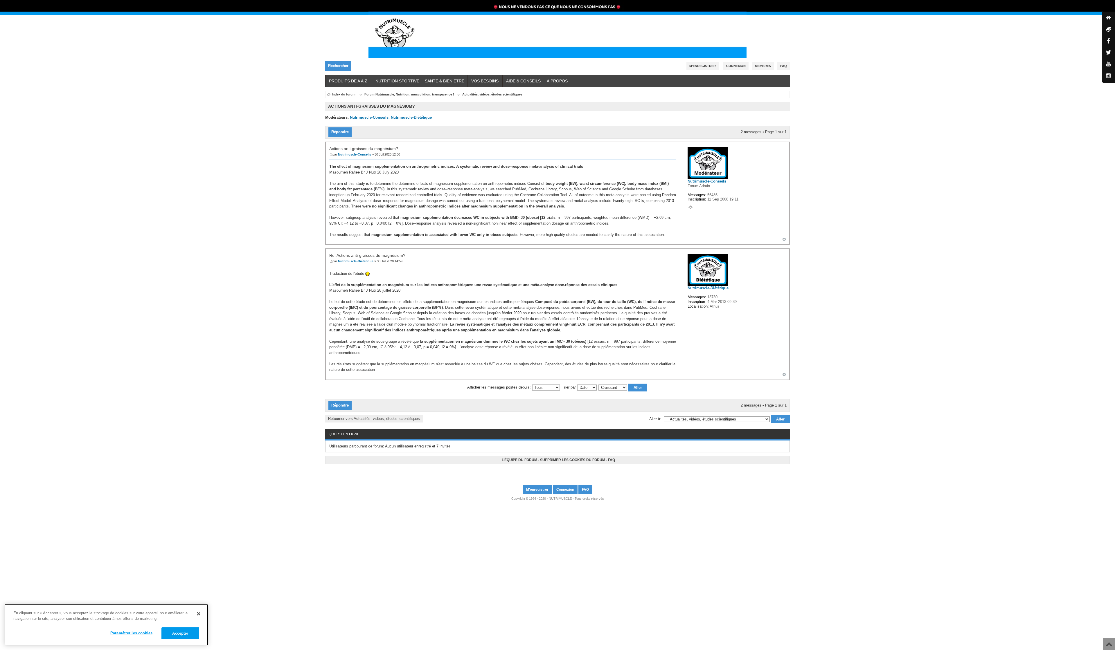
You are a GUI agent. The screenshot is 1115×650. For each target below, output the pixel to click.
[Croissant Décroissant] (623, 387)
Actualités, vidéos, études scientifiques (492, 94)
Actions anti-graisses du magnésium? (363, 148)
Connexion (736, 66)
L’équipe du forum (519, 460)
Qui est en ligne (344, 434)
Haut (784, 239)
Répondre (340, 132)
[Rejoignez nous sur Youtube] (558, 472)
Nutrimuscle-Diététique (411, 117)
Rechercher (338, 66)
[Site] (1108, 18)
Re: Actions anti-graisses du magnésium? (367, 255)
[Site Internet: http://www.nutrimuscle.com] (690, 207)
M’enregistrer (702, 66)
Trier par (569, 387)
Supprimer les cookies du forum (572, 460)
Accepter (180, 633)
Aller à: (655, 419)
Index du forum (343, 94)
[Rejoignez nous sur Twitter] (556, 472)
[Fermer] (198, 613)
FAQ (611, 460)
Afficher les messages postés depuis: (499, 387)
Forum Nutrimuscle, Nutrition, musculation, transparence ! (409, 94)
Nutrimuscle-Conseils (369, 117)
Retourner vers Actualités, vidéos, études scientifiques (374, 418)
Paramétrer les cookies (131, 633)
